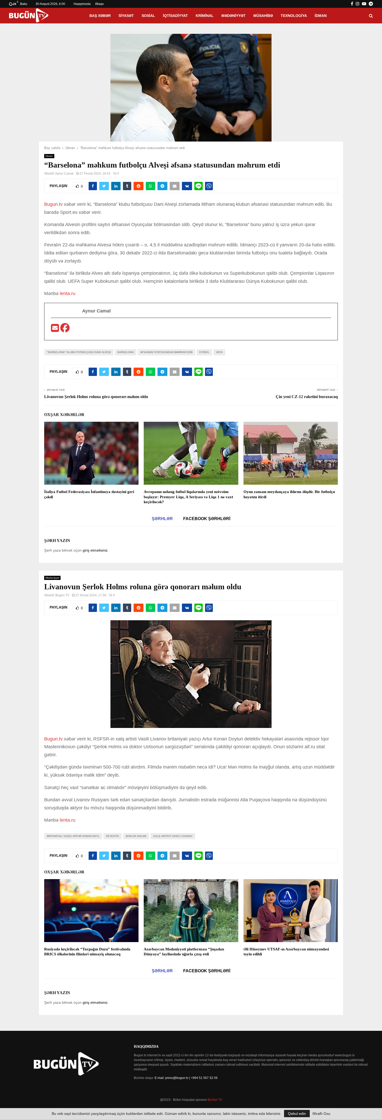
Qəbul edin (297, 1113)
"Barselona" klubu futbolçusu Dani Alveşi (79, 352)
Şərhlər (162, 518)
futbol (204, 352)
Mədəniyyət (233, 16)
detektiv (112, 836)
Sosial (148, 16)
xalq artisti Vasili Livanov (173, 836)
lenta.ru (66, 293)
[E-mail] (55, 329)
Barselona (125, 352)
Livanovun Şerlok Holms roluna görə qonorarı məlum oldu (96, 396)
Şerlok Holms (136, 836)
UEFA (219, 352)
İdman (321, 16)
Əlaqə (99, 4)
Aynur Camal (64, 173)
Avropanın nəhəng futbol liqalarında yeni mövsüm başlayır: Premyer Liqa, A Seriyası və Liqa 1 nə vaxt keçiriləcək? (188, 497)
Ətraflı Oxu (321, 1113)
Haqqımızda (82, 4)
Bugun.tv (53, 204)
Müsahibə (263, 16)
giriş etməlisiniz (95, 550)
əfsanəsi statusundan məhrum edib (166, 352)
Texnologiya (294, 16)
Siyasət (126, 16)
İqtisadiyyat (175, 16)
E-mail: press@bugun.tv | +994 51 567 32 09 (186, 1078)
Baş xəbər (100, 16)
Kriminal (205, 16)
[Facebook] (65, 329)
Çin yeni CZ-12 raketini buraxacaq (307, 396)
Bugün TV (62, 595)
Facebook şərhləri (206, 518)
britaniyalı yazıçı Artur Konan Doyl (73, 836)
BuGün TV (215, 1100)
